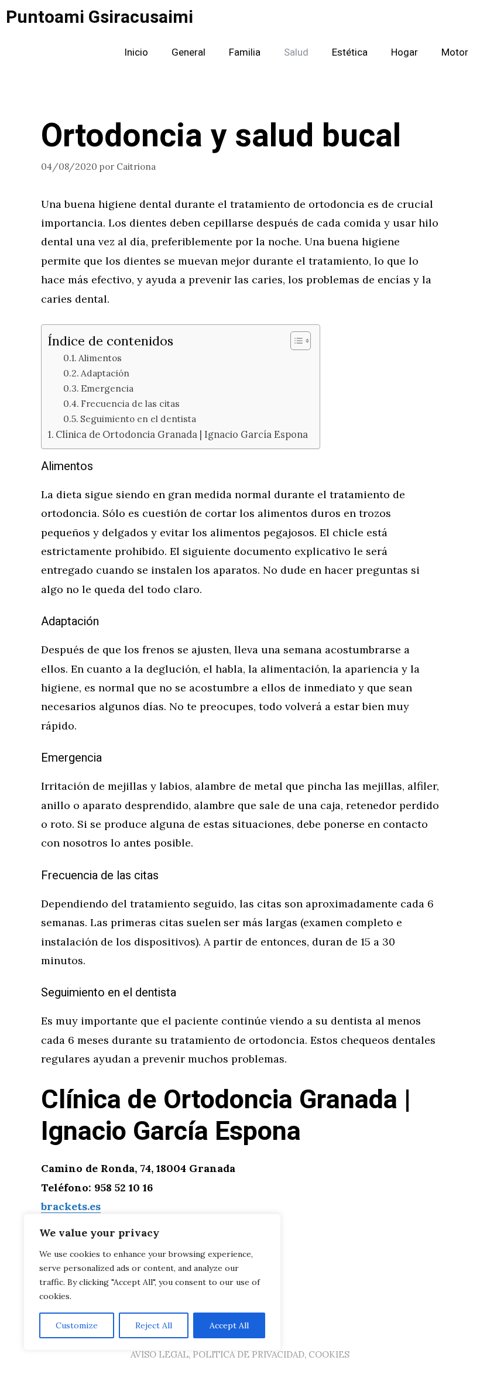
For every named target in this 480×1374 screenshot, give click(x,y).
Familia (244, 52)
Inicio (136, 52)
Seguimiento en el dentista (138, 418)
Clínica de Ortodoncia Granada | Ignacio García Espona (182, 434)
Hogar (404, 52)
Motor (454, 52)
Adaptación (105, 373)
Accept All (229, 1325)
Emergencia (107, 388)
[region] (152, 1282)
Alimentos (100, 358)
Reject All (153, 1325)
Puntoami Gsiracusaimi (99, 17)
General (188, 52)
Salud (296, 52)
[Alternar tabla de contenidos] (295, 341)
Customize (77, 1325)
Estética (350, 52)
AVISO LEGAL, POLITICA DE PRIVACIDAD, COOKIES (240, 1354)
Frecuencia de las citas (130, 403)
